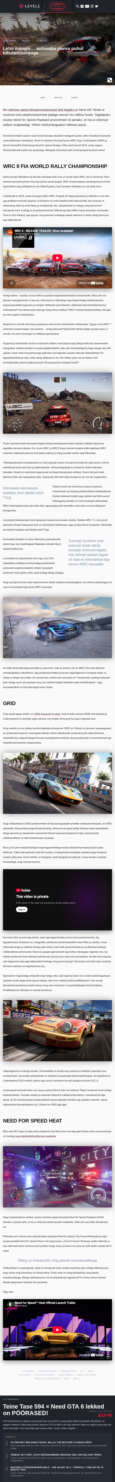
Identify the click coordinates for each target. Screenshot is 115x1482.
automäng (28, 1371)
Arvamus (26, 40)
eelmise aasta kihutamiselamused (32, 109)
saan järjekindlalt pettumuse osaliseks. (35, 1136)
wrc (66, 1379)
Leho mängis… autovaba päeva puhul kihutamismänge (43, 50)
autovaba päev (47, 1371)
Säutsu (58, 98)
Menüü (57, 6)
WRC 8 (76, 1379)
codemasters (68, 1371)
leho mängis (65, 1375)
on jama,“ (47, 714)
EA (82, 1371)
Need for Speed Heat (47, 1379)
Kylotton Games (44, 1375)
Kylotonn (24, 1375)
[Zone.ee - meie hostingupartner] (105, 1415)
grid (90, 1371)
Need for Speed (86, 1375)
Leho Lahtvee (9, 40)
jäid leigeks (66, 109)
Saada (74, 98)
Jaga (42, 98)
